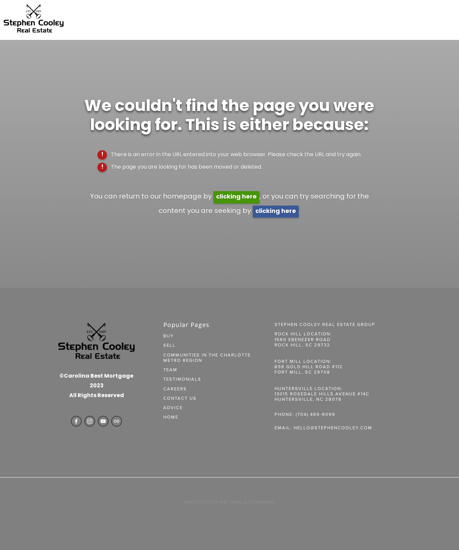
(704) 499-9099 (315, 414)
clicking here (236, 197)
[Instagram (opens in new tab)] (89, 421)
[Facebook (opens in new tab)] (76, 421)
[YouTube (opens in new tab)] (103, 421)
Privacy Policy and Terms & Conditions (229, 502)
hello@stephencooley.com (333, 428)
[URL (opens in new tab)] (116, 421)
